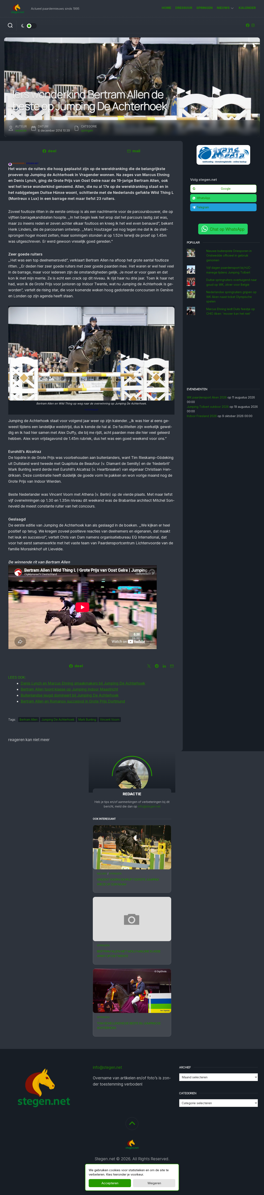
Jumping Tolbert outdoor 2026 (208, 406)
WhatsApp (203, 198)
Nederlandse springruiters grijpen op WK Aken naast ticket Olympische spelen (231, 296)
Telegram (203, 207)
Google (226, 188)
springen (204, 8)
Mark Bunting (87, 719)
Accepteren (109, 1183)
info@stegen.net (149, 806)
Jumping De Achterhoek (57, 719)
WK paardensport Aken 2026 (207, 397)
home (166, 8)
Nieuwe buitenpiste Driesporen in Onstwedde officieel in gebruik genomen (229, 255)
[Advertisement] (223, 352)
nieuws (223, 8)
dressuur (183, 8)
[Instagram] (253, 25)
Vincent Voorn (109, 719)
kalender (247, 8)
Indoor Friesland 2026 (202, 416)
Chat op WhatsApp (227, 229)
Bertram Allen (29, 719)
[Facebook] (248, 25)
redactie (21, 130)
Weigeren (154, 1183)
